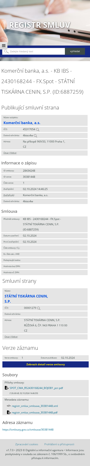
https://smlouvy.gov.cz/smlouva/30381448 (28, 429)
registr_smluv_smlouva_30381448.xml (35, 406)
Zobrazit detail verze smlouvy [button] (45, 364)
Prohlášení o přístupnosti (59, 444)
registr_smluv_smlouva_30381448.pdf (34, 412)
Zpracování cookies (26, 444)
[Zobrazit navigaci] (3, 45)
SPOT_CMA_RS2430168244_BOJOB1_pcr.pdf (36, 388)
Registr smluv (39, 24)
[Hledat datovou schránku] (35, 135)
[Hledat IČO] (37, 129)
